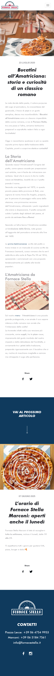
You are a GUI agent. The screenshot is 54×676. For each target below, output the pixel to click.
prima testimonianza (17, 244)
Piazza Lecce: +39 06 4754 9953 (27, 632)
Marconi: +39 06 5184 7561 (27, 637)
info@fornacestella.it (27, 642)
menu (17, 315)
